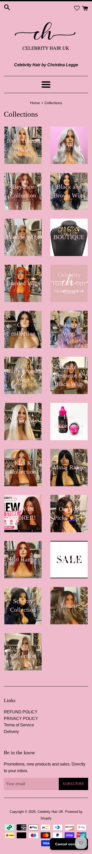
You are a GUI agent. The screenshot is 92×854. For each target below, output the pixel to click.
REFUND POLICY (21, 712)
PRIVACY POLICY (21, 718)
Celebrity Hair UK (50, 812)
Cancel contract (69, 844)
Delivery (11, 731)
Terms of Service (19, 725)
